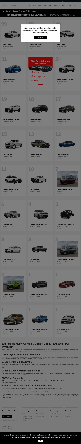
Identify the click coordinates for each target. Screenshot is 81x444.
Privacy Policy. (65, 437)
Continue (40, 37)
